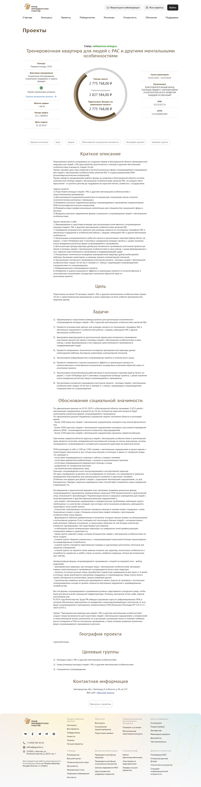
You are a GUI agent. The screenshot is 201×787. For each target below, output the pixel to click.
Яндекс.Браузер (52, 763)
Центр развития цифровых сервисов (104, 772)
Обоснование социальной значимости (100, 142)
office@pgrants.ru (35, 747)
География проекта (135, 142)
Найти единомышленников (132, 756)
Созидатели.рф (130, 751)
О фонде (27, 17)
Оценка (70, 740)
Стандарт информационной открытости (159, 771)
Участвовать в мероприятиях (129, 762)
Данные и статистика (161, 751)
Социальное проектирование (103, 728)
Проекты (66, 17)
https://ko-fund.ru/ (105, 692)
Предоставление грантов (75, 720)
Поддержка (172, 17)
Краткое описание (39, 142)
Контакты (71, 777)
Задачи (71, 142)
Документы (156, 738)
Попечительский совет (78, 762)
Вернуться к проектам (100, 704)
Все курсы (100, 723)
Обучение (151, 17)
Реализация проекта (160, 734)
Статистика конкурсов (161, 765)
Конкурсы (46, 17)
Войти (172, 7)
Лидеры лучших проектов (130, 769)
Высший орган (74, 758)
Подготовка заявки (104, 733)
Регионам (109, 17)
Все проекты (73, 729)
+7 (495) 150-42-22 (35, 743)
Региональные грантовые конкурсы (132, 732)
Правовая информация (78, 773)
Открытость (130, 17)
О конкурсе (156, 723)
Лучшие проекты (75, 744)
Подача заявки (158, 726)
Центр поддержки (159, 719)
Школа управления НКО (106, 767)
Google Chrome (30, 766)
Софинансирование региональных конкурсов (132, 721)
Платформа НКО (158, 755)
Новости (71, 736)
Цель (58, 142)
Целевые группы (160, 142)
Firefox (44, 766)
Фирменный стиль (75, 770)
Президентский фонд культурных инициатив (106, 762)
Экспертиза (156, 730)
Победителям (87, 17)
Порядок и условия (132, 727)
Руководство (73, 755)
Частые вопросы (158, 741)
